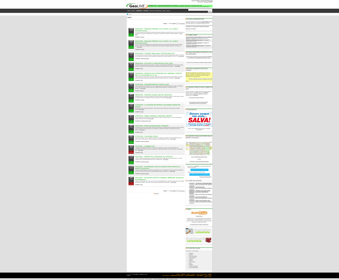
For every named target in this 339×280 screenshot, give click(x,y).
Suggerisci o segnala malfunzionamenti (199, 161)
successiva (182, 23)
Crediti (128, 275)
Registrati (206, 1)
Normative (192, 262)
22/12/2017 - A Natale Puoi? (145, 146)
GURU (164, 10)
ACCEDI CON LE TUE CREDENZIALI (199, 174)
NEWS (133, 10)
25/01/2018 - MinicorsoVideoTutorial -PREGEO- (152, 126)
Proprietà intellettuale (158, 279)
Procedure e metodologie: (192, 251)
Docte (191, 260)
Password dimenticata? (205, 176)
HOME (128, 10)
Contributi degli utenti (146, 121)
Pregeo (142, 37)
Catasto (142, 100)
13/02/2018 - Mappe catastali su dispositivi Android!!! (153, 116)
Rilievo (191, 264)
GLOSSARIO (203, 274)
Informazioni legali (140, 279)
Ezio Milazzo (136, 274)
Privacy (165, 279)
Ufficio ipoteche (193, 266)
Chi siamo (129, 279)
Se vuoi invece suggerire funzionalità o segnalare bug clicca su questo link (198, 103)
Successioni (192, 257)
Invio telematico (193, 267)
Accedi (193, 0)
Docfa (142, 90)
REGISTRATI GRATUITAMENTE (199, 170)
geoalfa (193, 38)
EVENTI (193, 274)
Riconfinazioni (193, 256)
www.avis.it (201, 128)
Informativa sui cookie (172, 279)
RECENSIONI (165, 275)
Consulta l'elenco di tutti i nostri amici (199, 224)
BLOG (168, 10)
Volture (191, 259)
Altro (142, 68)
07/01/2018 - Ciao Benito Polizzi (146, 136)
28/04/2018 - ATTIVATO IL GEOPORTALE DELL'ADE (154, 63)
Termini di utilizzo (148, 279)
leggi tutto (139, 47)
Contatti (133, 279)
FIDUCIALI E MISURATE (155, 10)
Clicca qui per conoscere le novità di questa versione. (199, 62)
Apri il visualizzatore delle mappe (199, 157)
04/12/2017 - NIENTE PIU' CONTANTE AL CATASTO (154, 157)
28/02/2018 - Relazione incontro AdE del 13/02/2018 (153, 95)
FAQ (198, 274)
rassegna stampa (145, 58)
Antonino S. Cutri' (143, 274)
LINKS (205, 276)
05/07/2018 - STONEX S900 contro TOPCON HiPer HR (154, 53)
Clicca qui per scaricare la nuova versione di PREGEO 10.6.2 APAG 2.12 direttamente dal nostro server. (199, 57)
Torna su (156, 193)
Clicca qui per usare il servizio (196, 97)
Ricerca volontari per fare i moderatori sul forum (200, 78)
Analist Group (199, 216)
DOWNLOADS (208, 275)
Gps (190, 263)
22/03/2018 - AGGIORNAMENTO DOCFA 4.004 (152, 84)
